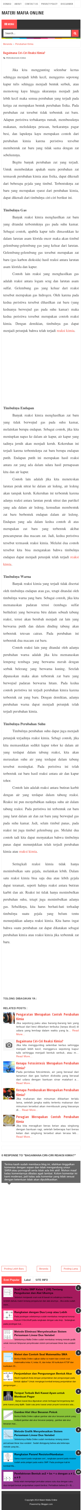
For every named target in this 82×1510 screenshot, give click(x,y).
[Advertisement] (41, 369)
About (18, 4)
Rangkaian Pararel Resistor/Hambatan (39, 1454)
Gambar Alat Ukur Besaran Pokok (35, 1412)
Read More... (24, 1056)
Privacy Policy (49, 4)
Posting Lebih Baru (14, 1268)
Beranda (43, 1268)
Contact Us (31, 4)
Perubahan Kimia (16, 58)
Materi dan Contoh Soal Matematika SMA (40, 1354)
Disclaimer (67, 4)
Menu (10, 24)
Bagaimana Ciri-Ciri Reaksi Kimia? (39, 1041)
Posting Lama (71, 1268)
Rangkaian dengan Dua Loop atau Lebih (40, 1312)
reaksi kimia (65, 330)
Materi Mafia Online (23, 13)
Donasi (7, 4)
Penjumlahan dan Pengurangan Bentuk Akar (43, 1373)
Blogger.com (47, 1504)
